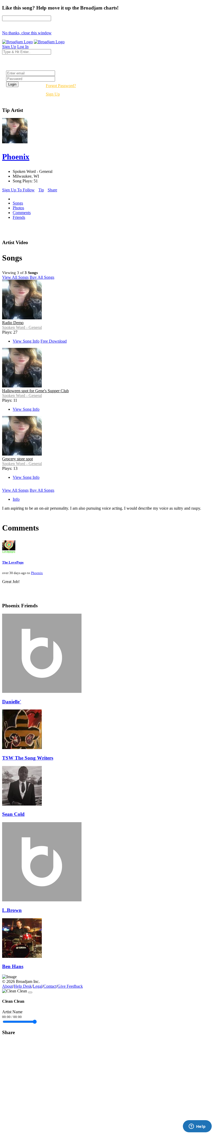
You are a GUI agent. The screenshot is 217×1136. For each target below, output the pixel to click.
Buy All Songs (42, 277)
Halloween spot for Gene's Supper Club (35, 391)
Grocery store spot (17, 459)
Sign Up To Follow (18, 190)
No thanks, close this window (27, 33)
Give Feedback (70, 986)
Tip (41, 190)
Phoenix (37, 573)
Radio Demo (13, 322)
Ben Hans (12, 966)
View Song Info (26, 341)
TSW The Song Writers (27, 758)
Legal (37, 986)
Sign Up (53, 94)
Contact (49, 986)
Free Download (53, 341)
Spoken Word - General (22, 327)
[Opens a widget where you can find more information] (197, 1126)
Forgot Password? (61, 85)
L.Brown (12, 910)
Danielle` (11, 701)
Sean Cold (13, 814)
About (7, 986)
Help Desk (23, 986)
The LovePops (13, 562)
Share (52, 190)
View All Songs (15, 277)
